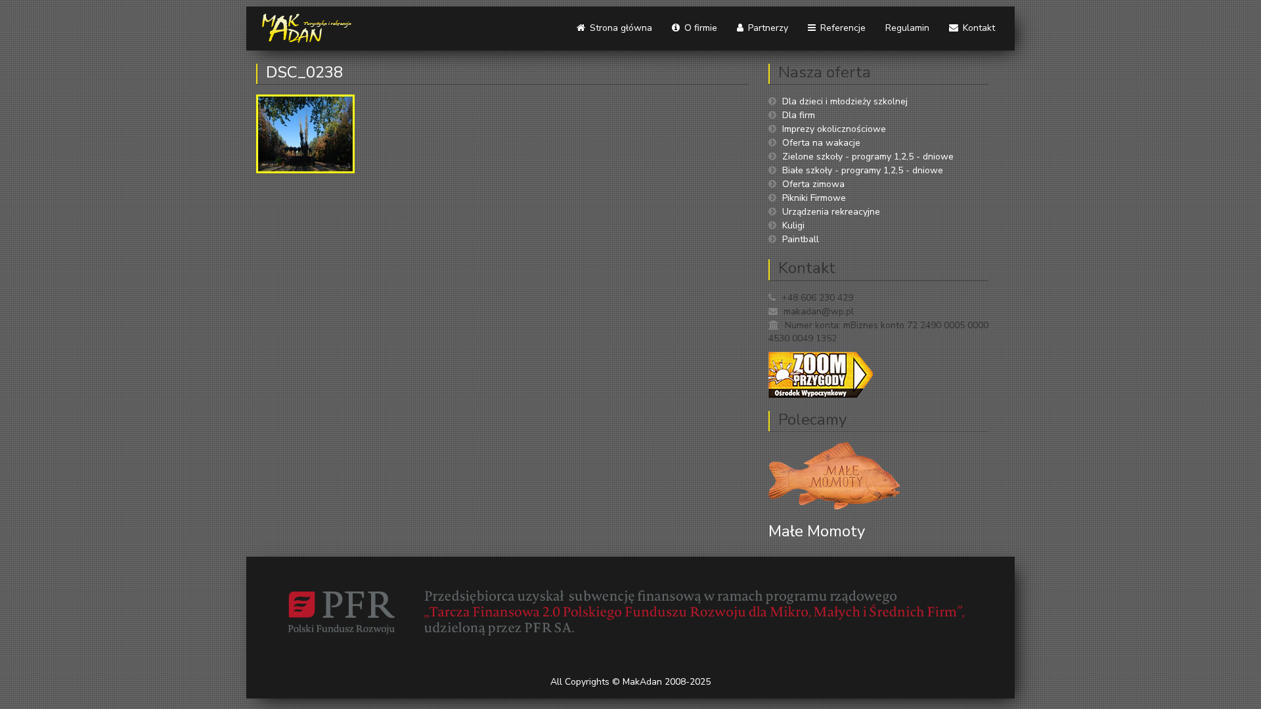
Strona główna (619, 28)
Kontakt (977, 28)
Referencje (842, 28)
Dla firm (798, 115)
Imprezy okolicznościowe (834, 129)
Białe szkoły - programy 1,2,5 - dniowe (862, 170)
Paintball (800, 239)
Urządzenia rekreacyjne (831, 211)
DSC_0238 (304, 72)
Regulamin (907, 28)
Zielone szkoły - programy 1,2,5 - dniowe (868, 156)
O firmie (699, 28)
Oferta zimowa (813, 184)
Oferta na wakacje (821, 143)
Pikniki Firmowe (814, 198)
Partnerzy (766, 28)
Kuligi (793, 225)
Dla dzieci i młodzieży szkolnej (845, 101)
